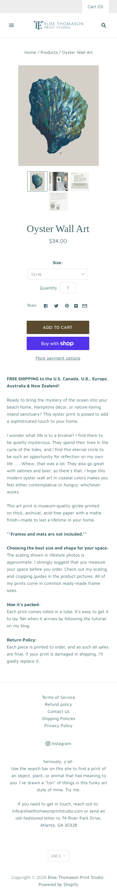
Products (49, 52)
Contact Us (58, 711)
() (95, 6)
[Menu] (11, 25)
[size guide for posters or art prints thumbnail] (80, 181)
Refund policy (58, 704)
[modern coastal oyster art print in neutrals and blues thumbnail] (37, 181)
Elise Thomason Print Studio (75, 877)
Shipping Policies (58, 718)
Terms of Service (58, 697)
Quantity (48, 287)
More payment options (58, 358)
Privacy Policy (58, 725)
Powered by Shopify (58, 884)
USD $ (56, 856)
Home (30, 52)
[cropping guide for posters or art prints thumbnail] (58, 201)
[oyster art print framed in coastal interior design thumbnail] (58, 181)
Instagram (60, 743)
